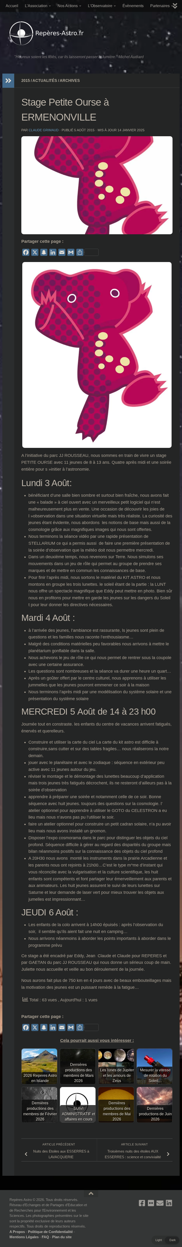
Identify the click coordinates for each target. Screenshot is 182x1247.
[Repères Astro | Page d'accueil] (47, 33)
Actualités (44, 81)
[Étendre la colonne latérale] (8, 81)
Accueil (12, 6)
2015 (25, 81)
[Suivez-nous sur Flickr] (151, 1203)
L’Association (36, 6)
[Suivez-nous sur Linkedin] (169, 1203)
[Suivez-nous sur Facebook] (142, 1203)
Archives (70, 81)
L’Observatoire (100, 6)
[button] (165, 1240)
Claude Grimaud (44, 130)
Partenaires (160, 6)
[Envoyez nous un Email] (160, 1203)
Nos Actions (68, 6)
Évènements (133, 6)
